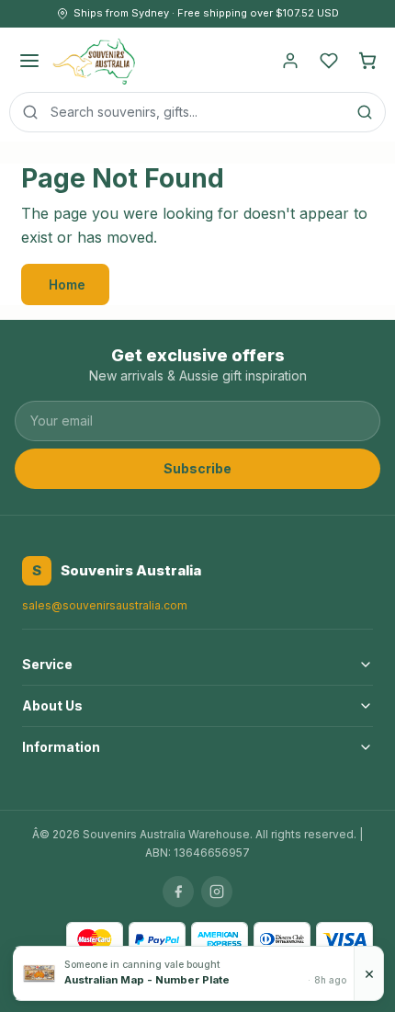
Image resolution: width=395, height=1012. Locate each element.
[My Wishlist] (328, 60)
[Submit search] (364, 112)
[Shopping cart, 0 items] (367, 60)
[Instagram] (216, 891)
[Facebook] (178, 891)
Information (61, 747)
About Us (52, 705)
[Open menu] (29, 60)
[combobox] (197, 112)
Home (67, 284)
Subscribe (197, 468)
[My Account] (290, 60)
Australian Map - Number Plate (147, 979)
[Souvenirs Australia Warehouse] (93, 61)
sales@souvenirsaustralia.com (104, 605)
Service (47, 664)
